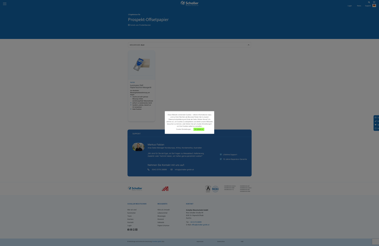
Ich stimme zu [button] (199, 129)
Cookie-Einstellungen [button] (183, 129)
